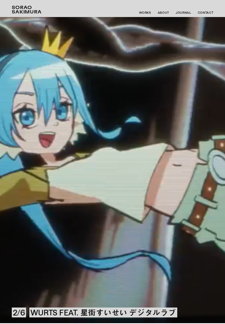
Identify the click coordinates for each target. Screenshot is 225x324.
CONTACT (205, 12)
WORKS (145, 12)
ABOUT (163, 12)
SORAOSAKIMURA (27, 9)
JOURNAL (183, 12)
